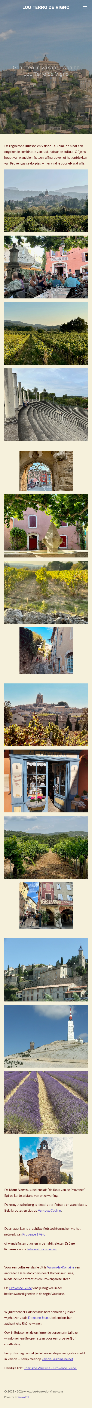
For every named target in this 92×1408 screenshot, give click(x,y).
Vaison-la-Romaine (60, 1267)
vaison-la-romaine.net (57, 1359)
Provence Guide (20, 1288)
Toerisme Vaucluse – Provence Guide (50, 1368)
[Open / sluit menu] (85, 6)
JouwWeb (23, 1396)
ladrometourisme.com (42, 1249)
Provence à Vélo (34, 1234)
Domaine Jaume (39, 1318)
